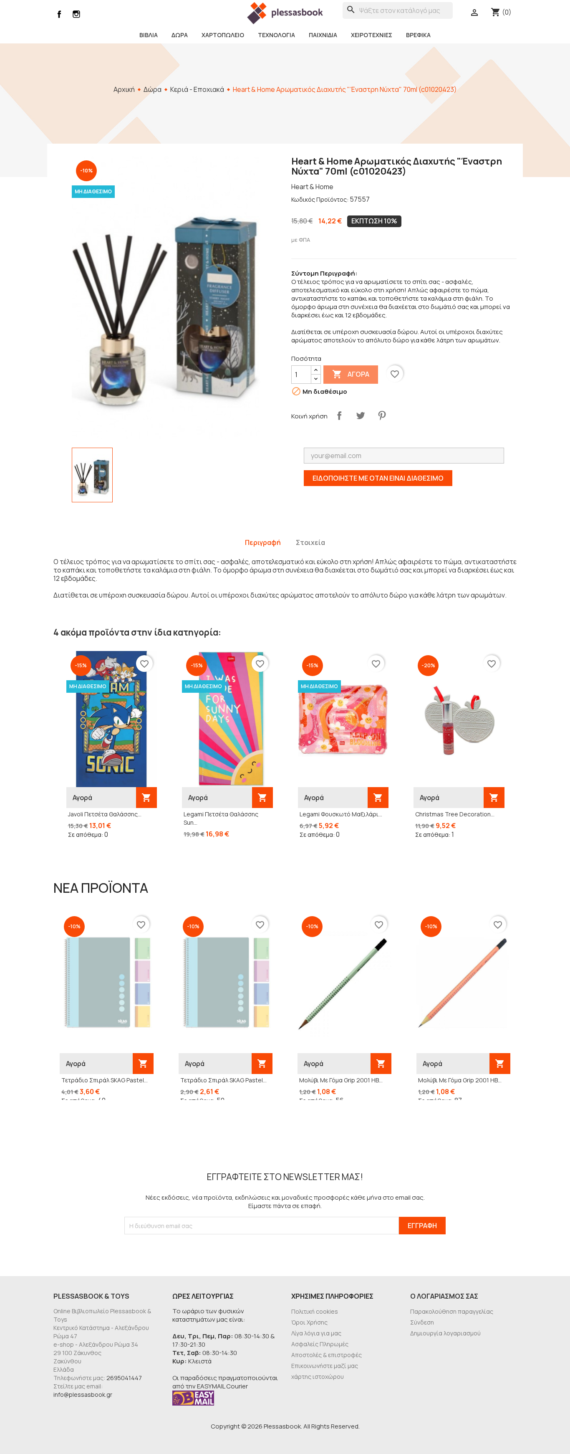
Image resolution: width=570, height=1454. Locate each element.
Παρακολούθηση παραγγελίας (451, 1311)
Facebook (59, 14)
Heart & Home (312, 186)
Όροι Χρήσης (309, 1322)
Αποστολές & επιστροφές (326, 1355)
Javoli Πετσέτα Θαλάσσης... (104, 814)
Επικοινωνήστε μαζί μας (324, 1366)
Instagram (76, 14)
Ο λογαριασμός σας (444, 1296)
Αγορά (350, 374)
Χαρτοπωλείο (223, 35)
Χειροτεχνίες (371, 35)
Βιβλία (148, 35)
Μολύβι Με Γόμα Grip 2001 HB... (341, 1080)
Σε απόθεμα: (85, 834)
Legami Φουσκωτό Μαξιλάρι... (341, 814)
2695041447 (124, 1378)
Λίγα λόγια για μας (316, 1333)
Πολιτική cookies (314, 1311)
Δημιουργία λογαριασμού (445, 1333)
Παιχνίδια (323, 35)
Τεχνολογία (276, 35)
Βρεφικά (418, 35)
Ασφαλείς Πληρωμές (319, 1344)
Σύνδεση (422, 1322)
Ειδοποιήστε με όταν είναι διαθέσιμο (378, 478)
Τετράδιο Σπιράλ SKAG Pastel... (104, 1080)
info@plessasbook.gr (82, 1394)
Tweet (360, 415)
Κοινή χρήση (339, 415)
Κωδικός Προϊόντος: (319, 199)
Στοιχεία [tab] (310, 542)
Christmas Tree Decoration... (454, 814)
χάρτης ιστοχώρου (317, 1377)
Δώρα (180, 35)
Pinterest (381, 415)
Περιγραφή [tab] (263, 542)
